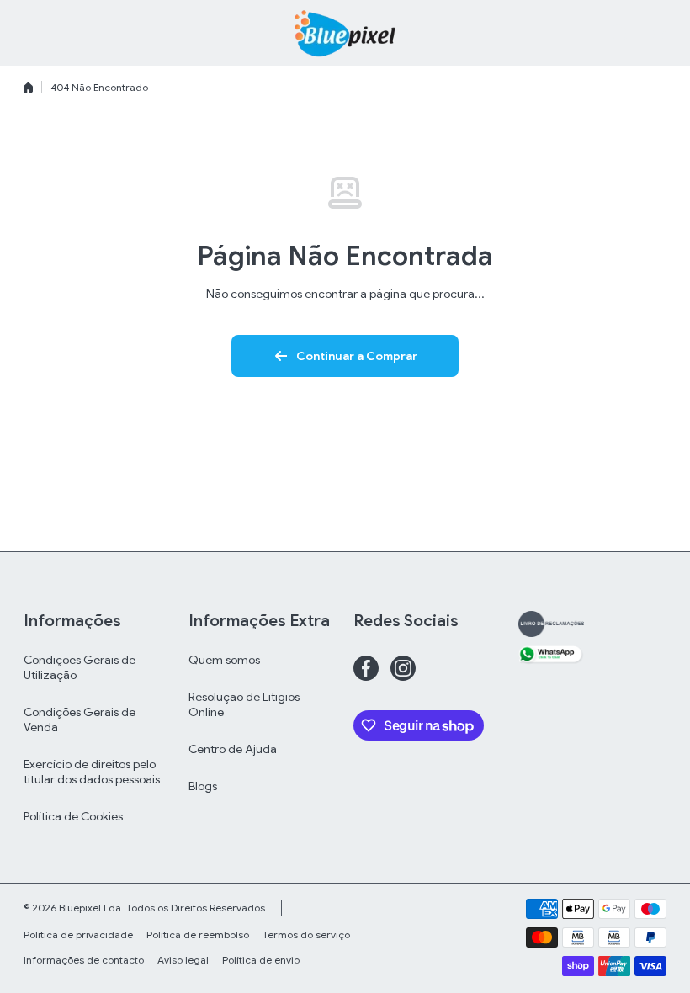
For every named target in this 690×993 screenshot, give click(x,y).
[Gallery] (551, 624)
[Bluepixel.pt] (345, 33)
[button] (658, 32)
